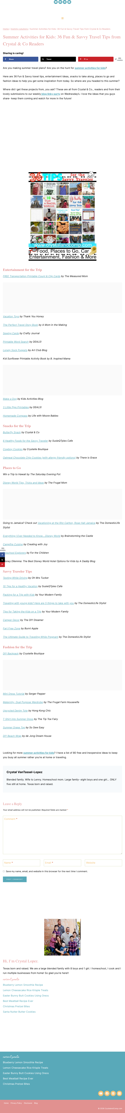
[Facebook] (60, 2)
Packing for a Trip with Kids (19, 594)
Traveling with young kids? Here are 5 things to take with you (38, 603)
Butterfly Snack (12, 432)
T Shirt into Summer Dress (18, 719)
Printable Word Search (16, 341)
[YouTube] (56, 2)
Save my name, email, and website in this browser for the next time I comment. (47, 871)
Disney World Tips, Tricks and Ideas (23, 482)
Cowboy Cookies (13, 449)
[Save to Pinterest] (2, 564)
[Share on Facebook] (2, 554)
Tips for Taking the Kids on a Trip (22, 611)
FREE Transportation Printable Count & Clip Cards (31, 276)
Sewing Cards (11, 333)
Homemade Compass (15, 415)
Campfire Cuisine (13, 544)
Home (6, 1103)
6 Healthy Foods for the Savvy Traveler (25, 440)
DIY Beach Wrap (12, 735)
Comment (10, 818)
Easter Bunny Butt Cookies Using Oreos (26, 995)
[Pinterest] (65, 2)
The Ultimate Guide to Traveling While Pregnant (30, 636)
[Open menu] (62, 18)
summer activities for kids (90, 68)
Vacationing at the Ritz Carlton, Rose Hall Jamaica (66, 522)
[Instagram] (69, 2)
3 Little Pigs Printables (16, 407)
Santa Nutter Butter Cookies (19, 1011)
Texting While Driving (15, 577)
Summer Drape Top (14, 727)
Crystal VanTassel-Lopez (24, 772)
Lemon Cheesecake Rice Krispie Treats (25, 990)
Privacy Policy (16, 1103)
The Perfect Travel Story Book (20, 324)
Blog (36, 1103)
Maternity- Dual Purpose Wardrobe (23, 702)
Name (8, 862)
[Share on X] (2, 559)
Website (90, 862)
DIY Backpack (11, 653)
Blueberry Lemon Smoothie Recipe (23, 984)
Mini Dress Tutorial (13, 693)
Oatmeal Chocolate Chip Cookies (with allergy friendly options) (39, 457)
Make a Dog (10, 398)
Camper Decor (11, 620)
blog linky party (50, 93)
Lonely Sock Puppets (15, 350)
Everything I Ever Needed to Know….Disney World (31, 535)
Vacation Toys (11, 316)
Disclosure (28, 1103)
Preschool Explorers (14, 552)
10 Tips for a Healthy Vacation (20, 586)
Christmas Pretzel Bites (16, 1006)
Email (49, 862)
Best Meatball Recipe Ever (18, 1001)
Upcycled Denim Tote (15, 710)
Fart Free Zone (11, 628)
